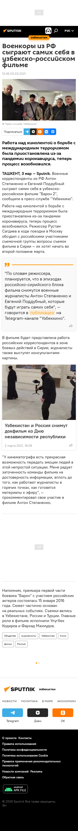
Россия (21, 644)
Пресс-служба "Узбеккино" (21, 123)
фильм (8, 644)
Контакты (25, 738)
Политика (29, 701)
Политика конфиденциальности (24, 750)
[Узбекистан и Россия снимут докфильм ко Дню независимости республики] (39, 392)
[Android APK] (15, 789)
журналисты (28, 635)
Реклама (36, 771)
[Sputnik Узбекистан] (13, 32)
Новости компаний (15, 771)
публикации (42, 312)
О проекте (9, 738)
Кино (63, 635)
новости (9, 701)
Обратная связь (13, 777)
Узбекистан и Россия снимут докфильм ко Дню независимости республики (36, 431)
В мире (47, 701)
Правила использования (19, 744)
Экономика (67, 701)
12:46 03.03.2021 (14, 74)
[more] (71, 325)
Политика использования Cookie (25, 755)
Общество (10, 635)
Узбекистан (48, 635)
